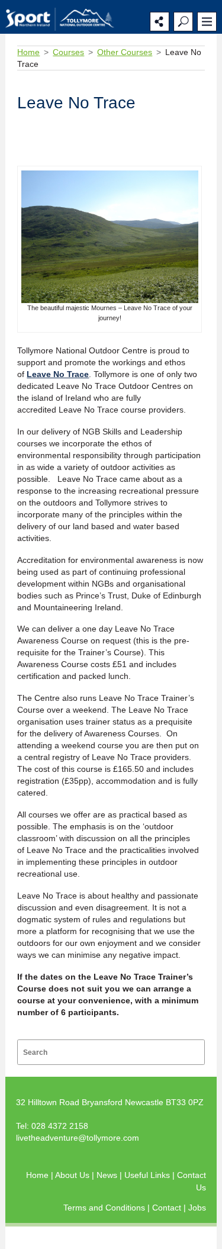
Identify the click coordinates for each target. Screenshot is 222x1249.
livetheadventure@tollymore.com (77, 1137)
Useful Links (148, 1175)
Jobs (197, 1207)
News (108, 1175)
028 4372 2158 (59, 1126)
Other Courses (124, 52)
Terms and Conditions (105, 1207)
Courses (68, 52)
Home (28, 52)
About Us (73, 1175)
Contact (168, 1207)
